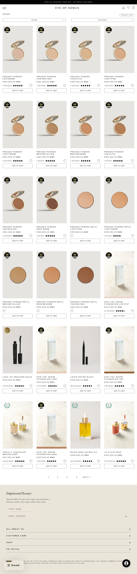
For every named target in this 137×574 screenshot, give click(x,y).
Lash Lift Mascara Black (17, 377)
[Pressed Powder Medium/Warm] (85, 124)
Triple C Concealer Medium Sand (14, 453)
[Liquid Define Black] (85, 349)
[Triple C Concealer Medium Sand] (18, 424)
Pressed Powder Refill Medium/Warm (50, 303)
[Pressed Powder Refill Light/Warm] (119, 199)
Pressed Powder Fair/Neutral (46, 78)
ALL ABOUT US (15, 529)
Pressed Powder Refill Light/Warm (117, 228)
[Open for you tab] (126, 563)
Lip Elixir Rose (112, 452)
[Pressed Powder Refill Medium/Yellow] (18, 274)
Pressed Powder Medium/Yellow (46, 153)
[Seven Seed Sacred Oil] (85, 424)
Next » (87, 477)
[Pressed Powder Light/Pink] (119, 49)
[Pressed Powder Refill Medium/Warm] (52, 274)
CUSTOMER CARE (16, 536)
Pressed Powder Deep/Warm (46, 228)
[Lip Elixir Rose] (119, 424)
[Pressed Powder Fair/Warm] (18, 49)
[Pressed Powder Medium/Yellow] (52, 124)
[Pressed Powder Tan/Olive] (119, 124)
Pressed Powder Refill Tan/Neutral (84, 303)
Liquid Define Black (82, 377)
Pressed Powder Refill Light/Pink (84, 228)
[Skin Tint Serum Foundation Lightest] (119, 274)
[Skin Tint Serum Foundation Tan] (119, 349)
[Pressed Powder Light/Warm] (18, 124)
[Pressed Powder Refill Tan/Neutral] (85, 274)
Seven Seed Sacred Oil (83, 452)
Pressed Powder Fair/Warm (12, 78)
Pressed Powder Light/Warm (12, 153)
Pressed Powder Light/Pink (114, 78)
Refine (34, 20)
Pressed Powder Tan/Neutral (12, 228)
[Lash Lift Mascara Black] (18, 349)
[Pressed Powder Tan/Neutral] (18, 199)
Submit (126, 516)
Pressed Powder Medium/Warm (80, 153)
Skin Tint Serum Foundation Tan (113, 378)
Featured (102, 20)
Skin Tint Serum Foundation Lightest (116, 303)
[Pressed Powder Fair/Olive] (85, 49)
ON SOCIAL (13, 549)
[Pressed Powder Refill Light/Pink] (85, 199)
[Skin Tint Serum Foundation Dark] (52, 424)
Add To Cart (17, 91)
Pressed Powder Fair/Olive (80, 78)
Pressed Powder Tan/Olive (114, 153)
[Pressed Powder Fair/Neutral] (52, 49)
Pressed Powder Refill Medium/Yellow (16, 303)
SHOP (9, 542)
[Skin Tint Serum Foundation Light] (52, 349)
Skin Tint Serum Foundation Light (47, 378)
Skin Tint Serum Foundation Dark (47, 453)
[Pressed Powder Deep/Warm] (52, 199)
